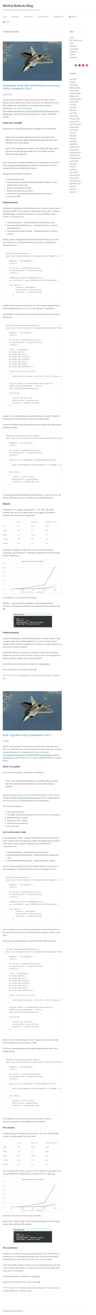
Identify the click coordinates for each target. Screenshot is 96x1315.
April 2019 (73, 141)
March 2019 (74, 144)
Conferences (59, 17)
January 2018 (74, 178)
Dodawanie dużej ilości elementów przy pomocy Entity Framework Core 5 (31, 87)
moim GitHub (44, 664)
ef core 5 (41, 675)
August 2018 (74, 161)
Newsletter (28, 17)
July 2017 (73, 186)
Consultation (43, 17)
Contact (72, 54)
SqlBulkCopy (13, 1290)
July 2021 (73, 82)
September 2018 (75, 158)
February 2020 (75, 118)
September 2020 (75, 99)
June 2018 (73, 164)
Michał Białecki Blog (18, 6)
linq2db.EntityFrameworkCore (18, 165)
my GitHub (35, 1276)
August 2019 (74, 130)
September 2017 (75, 183)
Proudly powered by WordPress (13, 1311)
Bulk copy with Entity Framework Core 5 (27, 735)
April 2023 (73, 79)
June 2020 (73, 107)
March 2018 (74, 172)
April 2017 (73, 192)
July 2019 (73, 133)
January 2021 (74, 90)
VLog (4, 17)
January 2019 (74, 149)
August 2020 (74, 102)
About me (15, 17)
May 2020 (73, 110)
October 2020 (74, 96)
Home (72, 37)
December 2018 (75, 152)
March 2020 (74, 116)
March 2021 (74, 85)
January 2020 (74, 121)
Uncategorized (25, 675)
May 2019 (73, 138)
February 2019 (75, 147)
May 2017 (73, 189)
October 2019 (74, 127)
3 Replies (6, 741)
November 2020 (75, 93)
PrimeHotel (16, 208)
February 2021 (75, 88)
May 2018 (73, 166)
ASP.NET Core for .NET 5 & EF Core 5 (32, 1288)
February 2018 (75, 175)
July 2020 (73, 104)
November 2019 (75, 124)
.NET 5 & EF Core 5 (76, 40)
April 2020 (73, 113)
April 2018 (73, 169)
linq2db (47, 675)
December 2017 (75, 180)
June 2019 (73, 135)
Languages (73, 57)
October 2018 (74, 155)
